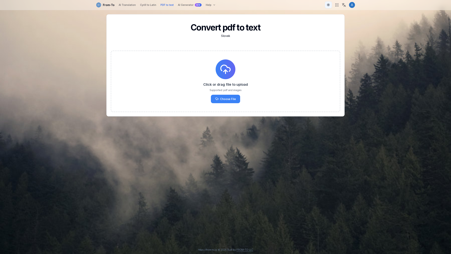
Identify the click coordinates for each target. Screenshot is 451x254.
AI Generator (189, 4)
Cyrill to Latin (148, 4)
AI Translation (127, 4)
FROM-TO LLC (245, 249)
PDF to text (167, 4)
